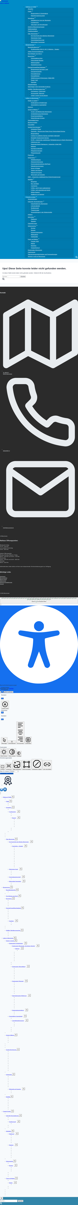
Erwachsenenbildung (37, 116)
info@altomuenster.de (8, 527)
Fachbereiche (12, 811)
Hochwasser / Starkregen (38, 91)
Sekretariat (14, 815)
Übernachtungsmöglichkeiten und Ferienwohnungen (42, 254)
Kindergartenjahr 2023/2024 (25, 950)
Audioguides (34, 236)
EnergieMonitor (35, 76)
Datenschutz (3, 581)
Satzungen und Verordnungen (39, 24)
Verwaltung (8, 807)
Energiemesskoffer (36, 71)
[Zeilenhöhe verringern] (2, 719)
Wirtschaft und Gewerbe (15, 1089)
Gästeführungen (32, 223)
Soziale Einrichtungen (11, 1049)
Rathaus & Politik (7, 797)
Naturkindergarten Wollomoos (19, 995)
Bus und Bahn (35, 183)
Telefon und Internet (36, 170)
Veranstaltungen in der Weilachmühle (41, 212)
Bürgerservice (6, 887)
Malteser (33, 146)
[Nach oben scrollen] (1, 789)
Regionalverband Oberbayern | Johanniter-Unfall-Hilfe (46, 144)
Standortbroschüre (36, 64)
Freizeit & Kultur (7, 1111)
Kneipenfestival (35, 248)
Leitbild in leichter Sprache (18, 1031)
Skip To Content (4, 771)
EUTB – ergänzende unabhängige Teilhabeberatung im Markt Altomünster (51, 140)
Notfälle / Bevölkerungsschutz (13, 930)
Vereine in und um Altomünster (36, 256)
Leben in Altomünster (8, 938)
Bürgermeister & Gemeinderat (39, 13)
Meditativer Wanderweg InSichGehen (21, 1157)
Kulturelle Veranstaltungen (12, 1115)
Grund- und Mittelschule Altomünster (41, 111)
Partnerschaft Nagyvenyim (18, 878)
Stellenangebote (32, 29)
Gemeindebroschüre (36, 58)
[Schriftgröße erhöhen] (2, 692)
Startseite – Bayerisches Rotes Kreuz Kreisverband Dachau (48, 131)
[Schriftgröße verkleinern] (2, 698)
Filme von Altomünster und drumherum (21, 874)
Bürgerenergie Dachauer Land (39, 69)
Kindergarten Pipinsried (17, 981)
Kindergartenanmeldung (18, 1010)
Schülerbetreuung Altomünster (39, 114)
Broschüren (9, 898)
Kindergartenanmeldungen (21, 1013)
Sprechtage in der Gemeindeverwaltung (39, 86)
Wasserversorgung (36, 172)
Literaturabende (35, 206)
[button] (0, 604)
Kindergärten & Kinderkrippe (16, 943)
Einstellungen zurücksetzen (7, 773)
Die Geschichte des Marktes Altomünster (19, 842)
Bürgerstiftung (35, 133)
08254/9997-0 (6, 450)
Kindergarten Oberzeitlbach (18, 966)
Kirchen (33, 228)
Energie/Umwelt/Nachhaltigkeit (13, 908)
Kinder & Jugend (10, 940)
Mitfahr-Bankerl (35, 192)
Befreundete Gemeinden (15, 881)
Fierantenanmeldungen (17, 1184)
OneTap (11, 688)
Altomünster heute (13, 869)
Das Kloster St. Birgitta (17, 843)
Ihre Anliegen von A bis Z (12, 896)
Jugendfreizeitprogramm (18, 1020)
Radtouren (11, 1134)
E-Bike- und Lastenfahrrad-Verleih (40, 190)
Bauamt (14, 817)
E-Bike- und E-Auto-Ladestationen (40, 188)
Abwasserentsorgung (37, 162)
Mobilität (8, 1096)
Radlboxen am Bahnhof (37, 194)
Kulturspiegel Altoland (37, 60)
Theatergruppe (35, 210)
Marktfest (33, 245)
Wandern (11, 1145)
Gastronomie (31, 252)
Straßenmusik (12, 1121)
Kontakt (17, 1007)
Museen (11, 1165)
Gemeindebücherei (33, 120)
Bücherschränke (32, 122)
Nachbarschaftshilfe (36, 148)
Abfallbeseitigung (36, 159)
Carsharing (34, 186)
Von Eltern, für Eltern (20, 978)
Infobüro (30, 214)
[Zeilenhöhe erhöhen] (2, 712)
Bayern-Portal (3, 579)
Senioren (30, 107)
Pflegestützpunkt (35, 153)
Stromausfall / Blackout (37, 93)
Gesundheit (31, 124)
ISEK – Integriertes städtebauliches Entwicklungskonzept (44, 177)
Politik (7, 801)
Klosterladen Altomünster (35, 250)
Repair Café (34, 80)
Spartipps (11, 921)
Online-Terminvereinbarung (35, 51)
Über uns (14, 1018)
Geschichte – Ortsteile (17, 846)
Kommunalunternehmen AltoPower (40, 164)
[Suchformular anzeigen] (76, 257)
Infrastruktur (9, 1074)
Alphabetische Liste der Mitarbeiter (41, 20)
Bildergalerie (34, 234)
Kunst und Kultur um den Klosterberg (21, 1152)
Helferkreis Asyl (35, 142)
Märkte (10, 1182)
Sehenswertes (9, 1161)
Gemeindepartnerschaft (15, 877)
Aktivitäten (8, 1131)
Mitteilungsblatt (35, 62)
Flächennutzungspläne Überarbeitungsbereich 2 (26, 823)
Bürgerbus (34, 181)
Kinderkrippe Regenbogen (18, 964)
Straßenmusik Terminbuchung (19, 1123)
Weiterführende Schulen (38, 118)
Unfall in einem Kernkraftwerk (39, 95)
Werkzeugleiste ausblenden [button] (7, 692)
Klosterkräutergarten (37, 232)
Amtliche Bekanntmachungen (36, 27)
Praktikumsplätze (33, 31)
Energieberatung (35, 73)
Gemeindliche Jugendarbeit (15, 1016)
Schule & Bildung (10, 1035)
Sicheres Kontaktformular (6, 582)
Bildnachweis (4, 536)
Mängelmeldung (32, 84)
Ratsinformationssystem (38, 15)
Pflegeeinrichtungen (36, 150)
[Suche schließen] (1, 1198)
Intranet (2, 584)
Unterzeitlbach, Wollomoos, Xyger (23, 866)
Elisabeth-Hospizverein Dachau (40, 138)
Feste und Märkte (10, 1178)
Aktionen (17, 948)
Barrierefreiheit (3, 578)
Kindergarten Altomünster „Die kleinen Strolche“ (23, 946)
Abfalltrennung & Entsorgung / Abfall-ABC (42, 78)
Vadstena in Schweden (17, 884)
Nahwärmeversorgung (37, 166)
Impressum (2, 576)
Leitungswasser (16, 924)
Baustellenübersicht (11, 890)
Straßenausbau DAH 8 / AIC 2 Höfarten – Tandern (45, 49)
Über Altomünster (10, 839)
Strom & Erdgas (35, 168)
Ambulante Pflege (36, 129)
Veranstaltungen (32, 199)
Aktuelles (30, 9)
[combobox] (39, 600)
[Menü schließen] (0, 793)
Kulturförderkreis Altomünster (39, 203)
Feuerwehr (31, 155)
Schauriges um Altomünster (18, 1142)
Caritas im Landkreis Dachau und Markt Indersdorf (45, 135)
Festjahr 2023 (35, 241)
